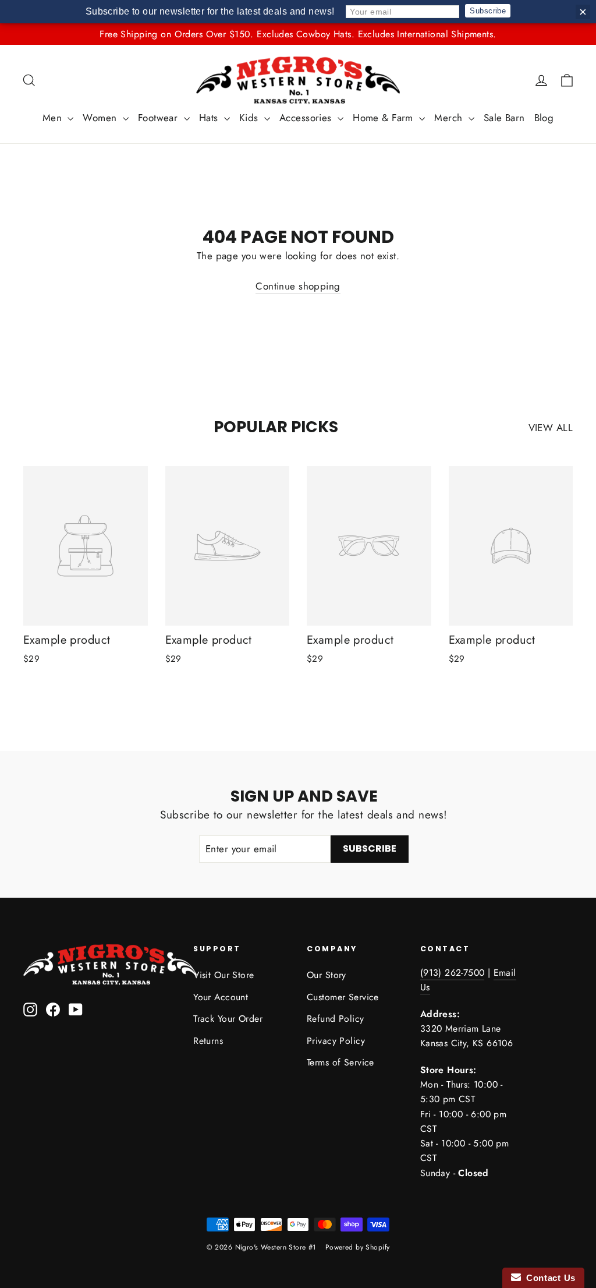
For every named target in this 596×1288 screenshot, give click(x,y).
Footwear (159, 118)
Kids (250, 118)
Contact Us (548, 1278)
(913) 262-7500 (452, 972)
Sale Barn (504, 118)
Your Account (220, 997)
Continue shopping (298, 286)
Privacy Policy (336, 1040)
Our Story (326, 975)
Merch (450, 118)
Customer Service (343, 997)
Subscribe (488, 10)
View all (550, 428)
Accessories (307, 118)
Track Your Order (227, 1018)
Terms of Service (340, 1062)
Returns (208, 1040)
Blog (544, 118)
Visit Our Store (223, 975)
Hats (210, 118)
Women (101, 118)
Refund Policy (335, 1018)
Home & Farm (384, 118)
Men (53, 118)
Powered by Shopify (357, 1247)
